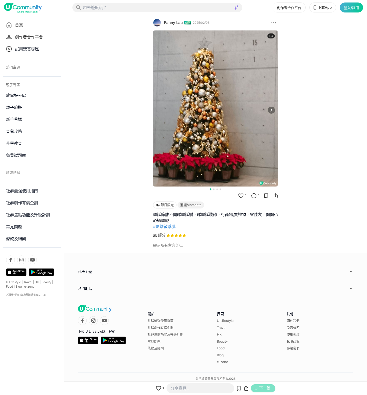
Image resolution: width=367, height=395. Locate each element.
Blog (18, 286)
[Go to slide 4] (220, 189)
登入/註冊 (351, 7)
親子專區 (13, 85)
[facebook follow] (10, 259)
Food (9, 286)
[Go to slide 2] (213, 189)
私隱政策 (293, 341)
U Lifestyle (13, 282)
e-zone (29, 286)
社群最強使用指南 (161, 321)
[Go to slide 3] (217, 189)
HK (37, 282)
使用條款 (293, 334)
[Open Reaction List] (273, 22)
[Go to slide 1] (210, 189)
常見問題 (154, 341)
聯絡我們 (293, 348)
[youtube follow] (32, 259)
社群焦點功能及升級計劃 (165, 334)
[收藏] (266, 196)
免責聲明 (293, 328)
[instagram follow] (21, 259)
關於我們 (293, 321)
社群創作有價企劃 (161, 328)
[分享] (275, 196)
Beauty (46, 282)
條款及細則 (156, 348)
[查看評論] (254, 196)
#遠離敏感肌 (164, 226)
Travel (27, 282)
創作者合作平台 (289, 7)
